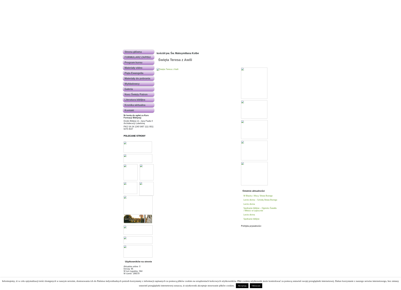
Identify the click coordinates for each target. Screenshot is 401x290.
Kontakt (129, 110)
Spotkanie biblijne (251, 219)
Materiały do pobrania (137, 78)
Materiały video (133, 67)
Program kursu (133, 62)
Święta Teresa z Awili (175, 60)
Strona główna (133, 52)
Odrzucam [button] (256, 286)
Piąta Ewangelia (134, 73)
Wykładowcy (132, 83)
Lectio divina (249, 204)
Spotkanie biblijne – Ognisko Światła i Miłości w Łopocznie (259, 209)
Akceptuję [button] (242, 286)
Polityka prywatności (251, 226)
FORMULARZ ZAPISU (138, 57)
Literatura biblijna (135, 99)
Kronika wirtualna (135, 105)
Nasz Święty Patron (136, 94)
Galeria (129, 89)
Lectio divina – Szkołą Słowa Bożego (260, 200)
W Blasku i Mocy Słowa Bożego (258, 196)
